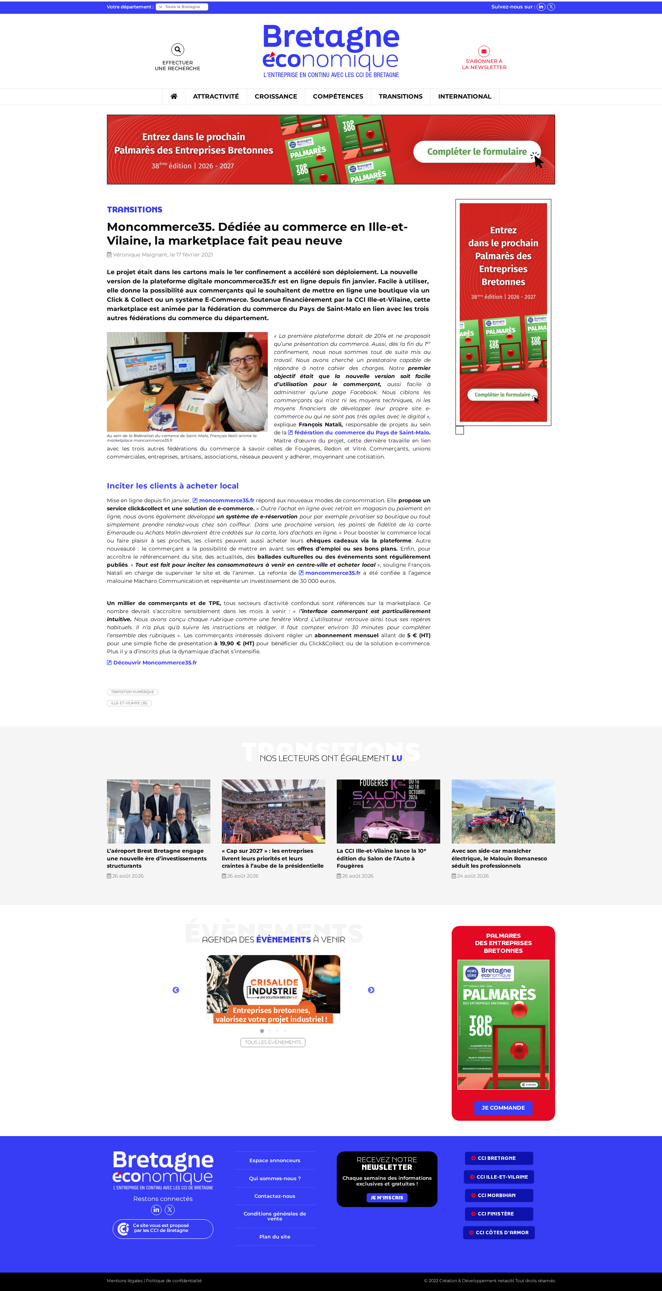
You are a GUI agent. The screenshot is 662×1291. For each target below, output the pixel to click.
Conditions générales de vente (275, 1216)
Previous (176, 990)
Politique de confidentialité (173, 1280)
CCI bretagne (497, 1158)
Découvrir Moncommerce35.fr (155, 662)
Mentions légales (125, 1280)
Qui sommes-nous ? (275, 1178)
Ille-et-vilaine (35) (129, 703)
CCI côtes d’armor (502, 1232)
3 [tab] (277, 1031)
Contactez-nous (274, 1196)
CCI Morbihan (497, 1195)
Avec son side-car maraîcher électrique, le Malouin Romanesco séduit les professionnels (499, 858)
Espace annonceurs (274, 1160)
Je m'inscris (387, 1197)
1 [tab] (262, 1031)
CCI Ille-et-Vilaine (502, 1176)
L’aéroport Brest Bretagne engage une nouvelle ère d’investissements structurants (156, 858)
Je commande (503, 1107)
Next (371, 990)
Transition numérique (132, 692)
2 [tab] (270, 1031)
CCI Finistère (496, 1213)
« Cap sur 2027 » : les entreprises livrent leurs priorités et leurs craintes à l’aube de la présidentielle (273, 858)
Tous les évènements (273, 1042)
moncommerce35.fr (226, 500)
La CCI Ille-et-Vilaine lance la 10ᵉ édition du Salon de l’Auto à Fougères (381, 858)
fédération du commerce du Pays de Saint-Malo (362, 432)
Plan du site (274, 1236)
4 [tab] (285, 1031)
